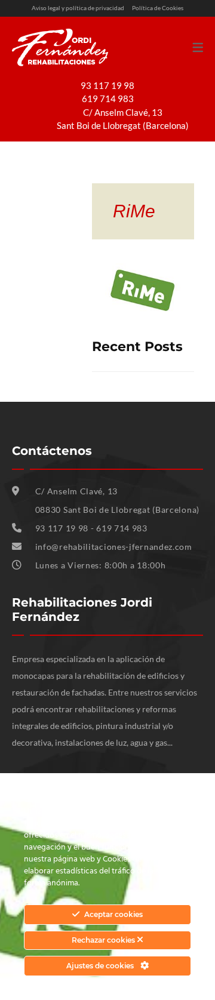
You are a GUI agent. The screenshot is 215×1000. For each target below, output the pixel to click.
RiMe (134, 211)
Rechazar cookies (104, 940)
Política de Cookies (157, 7)
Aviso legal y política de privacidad (78, 7)
